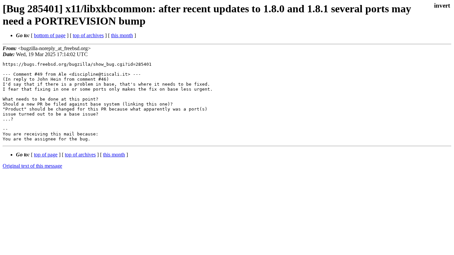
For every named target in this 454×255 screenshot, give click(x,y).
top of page (45, 154)
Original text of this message (32, 166)
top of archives (88, 35)
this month (122, 35)
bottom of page (49, 35)
